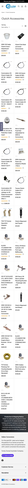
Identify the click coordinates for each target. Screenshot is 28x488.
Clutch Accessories (10, 12)
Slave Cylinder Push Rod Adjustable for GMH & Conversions (19, 133)
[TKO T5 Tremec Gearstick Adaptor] (7, 213)
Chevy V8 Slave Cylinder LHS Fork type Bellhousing (20, 249)
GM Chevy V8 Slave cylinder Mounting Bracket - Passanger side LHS (21, 281)
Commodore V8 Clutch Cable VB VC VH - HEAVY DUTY (6, 103)
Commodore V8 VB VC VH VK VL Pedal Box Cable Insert (6, 132)
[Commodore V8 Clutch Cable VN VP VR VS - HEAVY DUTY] (7, 151)
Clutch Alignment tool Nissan (20, 306)
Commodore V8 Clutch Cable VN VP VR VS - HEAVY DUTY (6, 163)
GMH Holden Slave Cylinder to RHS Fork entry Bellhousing (20, 368)
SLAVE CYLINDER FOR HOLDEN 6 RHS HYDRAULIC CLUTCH (6, 250)
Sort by (4, 25)
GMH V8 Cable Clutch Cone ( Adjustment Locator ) (6, 48)
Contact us (22, 429)
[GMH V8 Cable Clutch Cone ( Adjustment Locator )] (7, 36)
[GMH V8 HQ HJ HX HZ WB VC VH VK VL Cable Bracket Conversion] (7, 297)
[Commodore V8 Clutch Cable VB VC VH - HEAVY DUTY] (7, 91)
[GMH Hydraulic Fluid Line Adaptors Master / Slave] (21, 151)
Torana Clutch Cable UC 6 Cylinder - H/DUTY (19, 191)
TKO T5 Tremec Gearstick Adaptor (6, 223)
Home (3, 12)
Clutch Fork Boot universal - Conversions (20, 47)
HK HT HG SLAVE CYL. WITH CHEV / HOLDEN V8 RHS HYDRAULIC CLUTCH (7, 281)
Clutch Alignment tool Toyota (20, 222)
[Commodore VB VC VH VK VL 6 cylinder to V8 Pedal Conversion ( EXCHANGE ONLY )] (7, 180)
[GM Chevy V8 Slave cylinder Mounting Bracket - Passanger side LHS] (21, 268)
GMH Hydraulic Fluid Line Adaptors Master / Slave (20, 163)
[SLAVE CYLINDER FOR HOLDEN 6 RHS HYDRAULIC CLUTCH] (7, 237)
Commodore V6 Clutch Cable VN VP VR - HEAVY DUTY (6, 76)
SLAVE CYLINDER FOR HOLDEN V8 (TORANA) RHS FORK (20, 340)
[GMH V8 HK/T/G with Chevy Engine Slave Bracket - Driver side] (7, 327)
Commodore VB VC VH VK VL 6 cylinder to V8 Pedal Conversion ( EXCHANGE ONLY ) (6, 193)
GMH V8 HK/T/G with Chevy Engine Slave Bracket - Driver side (6, 340)
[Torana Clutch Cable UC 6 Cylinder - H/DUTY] (21, 180)
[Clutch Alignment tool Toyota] (21, 213)
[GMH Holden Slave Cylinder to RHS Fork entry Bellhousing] (21, 356)
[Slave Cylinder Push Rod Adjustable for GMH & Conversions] (21, 120)
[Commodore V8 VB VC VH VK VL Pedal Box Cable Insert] (7, 120)
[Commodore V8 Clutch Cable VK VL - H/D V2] (21, 91)
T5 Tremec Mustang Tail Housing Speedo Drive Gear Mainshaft (6, 369)
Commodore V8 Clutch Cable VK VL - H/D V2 (20, 102)
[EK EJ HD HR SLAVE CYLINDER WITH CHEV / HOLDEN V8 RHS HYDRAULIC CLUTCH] (7, 385)
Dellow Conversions (10, 484)
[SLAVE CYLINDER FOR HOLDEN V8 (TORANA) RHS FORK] (21, 328)
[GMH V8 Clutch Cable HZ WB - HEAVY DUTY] (21, 65)
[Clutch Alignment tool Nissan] (21, 297)
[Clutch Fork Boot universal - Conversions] (21, 36)
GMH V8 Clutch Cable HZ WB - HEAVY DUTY (20, 75)
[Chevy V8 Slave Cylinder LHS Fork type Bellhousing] (21, 237)
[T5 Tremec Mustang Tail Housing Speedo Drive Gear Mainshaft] (7, 356)
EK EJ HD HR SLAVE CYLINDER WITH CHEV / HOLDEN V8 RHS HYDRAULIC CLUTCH (6, 400)
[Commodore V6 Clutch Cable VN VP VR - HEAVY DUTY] (7, 65)
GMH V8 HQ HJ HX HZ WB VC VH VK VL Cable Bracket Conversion (6, 309)
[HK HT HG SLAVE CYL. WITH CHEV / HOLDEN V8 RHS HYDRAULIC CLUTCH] (7, 268)
